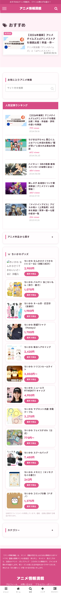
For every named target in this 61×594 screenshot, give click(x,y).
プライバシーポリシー (45, 584)
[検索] (56, 8)
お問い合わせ (26, 584)
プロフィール (12, 584)
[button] (52, 88)
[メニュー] (5, 8)
